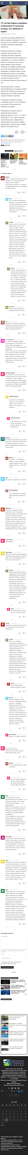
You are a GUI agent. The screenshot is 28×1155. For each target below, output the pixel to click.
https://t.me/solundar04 (6, 143)
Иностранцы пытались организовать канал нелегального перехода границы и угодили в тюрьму (5, 163)
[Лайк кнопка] (16, 132)
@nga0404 (14, 1081)
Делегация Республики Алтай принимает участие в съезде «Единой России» (18, 992)
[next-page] (15, 169)
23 (25, 1117)
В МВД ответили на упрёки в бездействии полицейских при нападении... (18, 981)
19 (10, 1117)
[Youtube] (18, 1088)
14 (17, 1114)
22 (21, 1117)
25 (6, 1120)
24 (2, 1120)
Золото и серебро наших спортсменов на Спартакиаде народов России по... (18, 986)
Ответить (7, 195)
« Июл (2, 1125)
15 (21, 1114)
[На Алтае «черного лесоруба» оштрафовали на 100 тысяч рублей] (23, 156)
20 (14, 1117)
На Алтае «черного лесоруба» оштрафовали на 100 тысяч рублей (23, 162)
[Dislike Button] (22, 132)
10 (2, 1114)
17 (2, 1117)
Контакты (13, 1146)
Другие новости (18, 150)
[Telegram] (12, 1088)
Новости (3, 158)
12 (10, 1114)
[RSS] (9, 1088)
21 (17, 1117)
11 (6, 1114)
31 (15, 34)
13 (14, 1114)
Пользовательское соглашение (8, 1145)
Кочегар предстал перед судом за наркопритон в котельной (14, 162)
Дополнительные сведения (15, 1083)
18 (6, 1117)
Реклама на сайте (5, 1149)
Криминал (7, 145)
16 (25, 1114)
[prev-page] (13, 169)
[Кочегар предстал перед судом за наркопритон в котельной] (14, 156)
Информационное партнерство (16, 1148)
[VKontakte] (15, 1088)
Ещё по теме (9, 150)
